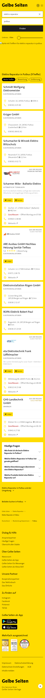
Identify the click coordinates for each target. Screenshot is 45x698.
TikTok (4, 608)
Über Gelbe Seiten (11, 551)
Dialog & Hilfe (9, 532)
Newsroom (6, 557)
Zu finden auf (9, 592)
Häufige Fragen (8, 541)
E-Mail (9, 200)
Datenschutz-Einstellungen (13, 667)
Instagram (6, 598)
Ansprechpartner (9, 538)
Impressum (6, 663)
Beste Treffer (8, 79)
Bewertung (22, 79)
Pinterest (5, 604)
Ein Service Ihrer (11, 688)
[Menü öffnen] (42, 5)
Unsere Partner (10, 573)
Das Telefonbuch (8, 582)
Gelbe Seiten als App (10, 560)
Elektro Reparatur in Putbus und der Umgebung (16, 489)
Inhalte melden (8, 671)
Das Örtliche (7, 586)
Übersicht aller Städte (11, 544)
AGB (29, 667)
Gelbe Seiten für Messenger (13, 563)
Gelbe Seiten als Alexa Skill (13, 567)
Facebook (6, 601)
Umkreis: (7, 37)
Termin (19, 200)
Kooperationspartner (10, 579)
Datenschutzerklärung (24, 663)
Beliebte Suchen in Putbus (12, 501)
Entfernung (35, 79)
